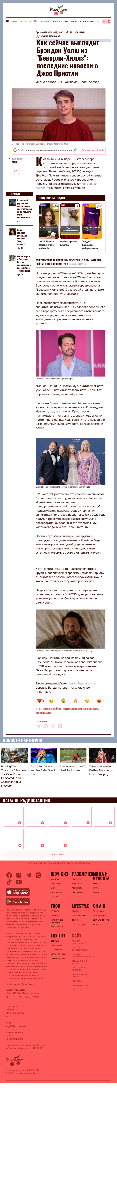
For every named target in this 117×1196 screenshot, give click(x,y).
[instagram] (18, 875)
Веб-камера (56, 950)
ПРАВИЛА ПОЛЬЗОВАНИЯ (78, 942)
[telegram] (38, 726)
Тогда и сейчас (52, 709)
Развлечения (60, 21)
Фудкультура (57, 927)
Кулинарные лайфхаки (57, 921)
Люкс (15, 162)
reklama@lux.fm (14, 1038)
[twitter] (53, 726)
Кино (74, 21)
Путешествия (78, 924)
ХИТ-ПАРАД (98, 924)
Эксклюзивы (57, 892)
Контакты (76, 981)
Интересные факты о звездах (81, 709)
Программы (56, 945)
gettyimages (67, 378)
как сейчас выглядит (83, 683)
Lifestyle (80, 906)
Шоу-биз (45, 21)
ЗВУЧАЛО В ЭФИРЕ (101, 920)
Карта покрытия (59, 954)
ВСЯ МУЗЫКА (98, 911)
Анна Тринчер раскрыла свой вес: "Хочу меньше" (22, 237)
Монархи (55, 879)
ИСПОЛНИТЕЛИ (99, 915)
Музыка (54, 897)
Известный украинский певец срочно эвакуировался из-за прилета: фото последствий (24, 209)
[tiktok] (9, 882)
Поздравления (79, 915)
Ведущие (55, 941)
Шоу (53, 888)
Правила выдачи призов (80, 975)
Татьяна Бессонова (50, 36)
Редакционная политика (79, 969)
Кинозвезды (43, 713)
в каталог (58, 854)
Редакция (76, 990)
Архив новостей (80, 985)
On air (99, 906)
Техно (75, 920)
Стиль (96, 888)
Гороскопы (77, 888)
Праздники (77, 892)
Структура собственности (79, 949)
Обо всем (76, 911)
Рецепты (55, 911)
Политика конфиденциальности (81, 955)
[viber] (60, 726)
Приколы (76, 879)
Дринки (54, 915)
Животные (77, 884)
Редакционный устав (79, 962)
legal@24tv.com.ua (16, 1026)
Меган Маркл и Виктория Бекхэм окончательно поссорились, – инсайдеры (24, 263)
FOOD (55, 906)
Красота (97, 883)
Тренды (96, 892)
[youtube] (18, 882)
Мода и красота (89, 21)
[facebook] (45, 726)
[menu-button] (7, 21)
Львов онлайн (58, 958)
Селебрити (56, 884)
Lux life (58, 935)
